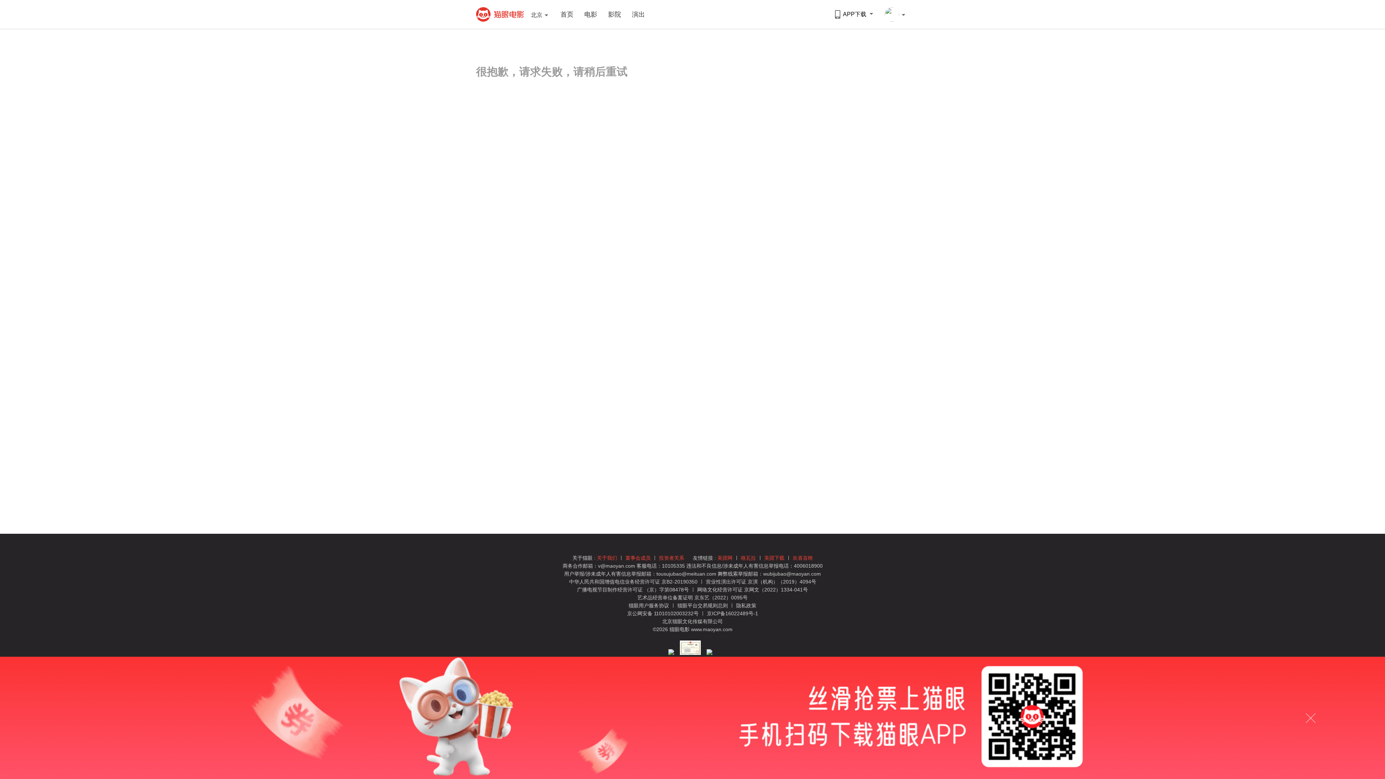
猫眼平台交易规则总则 (703, 605)
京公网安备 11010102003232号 (663, 613)
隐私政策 (746, 605)
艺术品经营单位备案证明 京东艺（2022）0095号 (692, 597)
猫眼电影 (500, 14)
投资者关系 (671, 558)
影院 (614, 14)
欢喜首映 (803, 558)
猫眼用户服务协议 (649, 605)
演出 (638, 14)
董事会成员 (638, 558)
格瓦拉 (748, 558)
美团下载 (774, 558)
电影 (590, 14)
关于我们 (607, 558)
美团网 (725, 558)
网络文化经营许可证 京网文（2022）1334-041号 (752, 590)
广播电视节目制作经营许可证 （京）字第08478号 (633, 590)
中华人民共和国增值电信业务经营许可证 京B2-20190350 (633, 582)
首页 (566, 14)
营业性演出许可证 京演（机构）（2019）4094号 (761, 582)
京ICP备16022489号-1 (732, 613)
